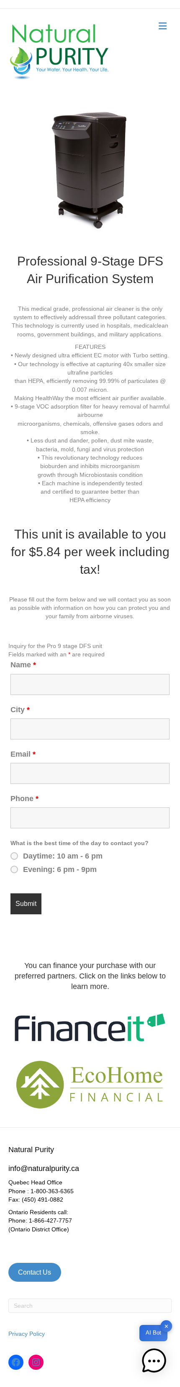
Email (23, 754)
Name (23, 665)
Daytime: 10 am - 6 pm (63, 856)
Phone (24, 798)
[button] (154, 1361)
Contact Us (34, 1272)
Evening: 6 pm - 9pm (60, 869)
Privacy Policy (26, 1333)
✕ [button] (166, 1326)
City (20, 709)
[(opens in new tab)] (90, 1026)
